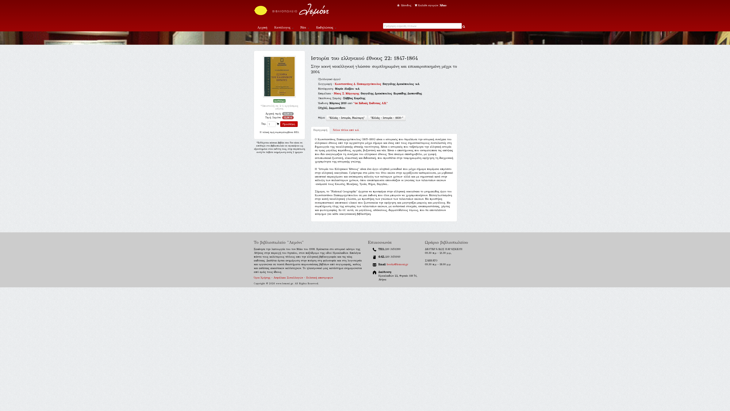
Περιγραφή (320, 130)
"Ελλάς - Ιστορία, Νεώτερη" (347, 117)
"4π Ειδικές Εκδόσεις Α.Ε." (370, 103)
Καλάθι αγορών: (432, 5)
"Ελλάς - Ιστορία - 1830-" (387, 117)
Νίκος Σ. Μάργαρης (347, 93)
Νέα (303, 27)
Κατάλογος (283, 27)
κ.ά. (346, 130)
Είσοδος (406, 5)
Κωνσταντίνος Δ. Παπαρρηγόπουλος (358, 84)
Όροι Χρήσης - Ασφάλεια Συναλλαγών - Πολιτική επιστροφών (293, 277)
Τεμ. (263, 123)
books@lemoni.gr (397, 264)
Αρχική (262, 27)
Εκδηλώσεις (325, 27)
